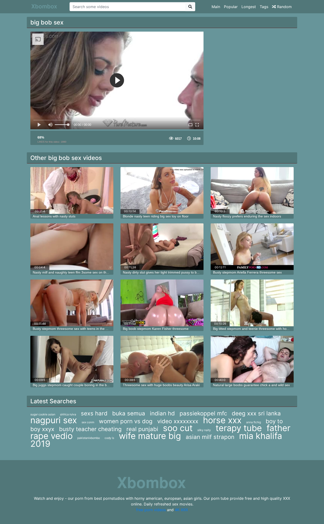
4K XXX (181, 509)
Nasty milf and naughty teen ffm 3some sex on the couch (75, 272)
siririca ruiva (68, 414)
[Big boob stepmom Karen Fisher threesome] (162, 302)
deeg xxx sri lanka (256, 413)
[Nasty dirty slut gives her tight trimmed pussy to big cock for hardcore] (162, 246)
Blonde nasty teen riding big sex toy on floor (156, 216)
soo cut (178, 428)
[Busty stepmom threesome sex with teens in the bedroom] (71, 302)
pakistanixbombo (88, 438)
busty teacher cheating (90, 429)
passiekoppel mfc (203, 413)
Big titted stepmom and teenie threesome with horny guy (255, 329)
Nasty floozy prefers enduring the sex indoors (247, 216)
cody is (109, 438)
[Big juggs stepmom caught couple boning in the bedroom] (71, 359)
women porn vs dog (126, 421)
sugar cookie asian (42, 414)
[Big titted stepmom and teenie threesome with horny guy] (252, 302)
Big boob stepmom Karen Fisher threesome (156, 329)
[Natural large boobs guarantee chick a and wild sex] (252, 359)
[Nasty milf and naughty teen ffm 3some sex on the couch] (71, 246)
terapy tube (239, 428)
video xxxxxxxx (177, 421)
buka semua (128, 413)
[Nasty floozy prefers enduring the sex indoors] (252, 190)
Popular (231, 6)
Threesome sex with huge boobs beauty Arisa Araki (161, 385)
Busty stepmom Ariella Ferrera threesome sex (247, 272)
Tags (264, 6)
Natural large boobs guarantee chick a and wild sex (251, 385)
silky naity (204, 430)
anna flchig (253, 422)
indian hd (162, 413)
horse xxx (222, 420)
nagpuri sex (53, 420)
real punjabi (142, 429)
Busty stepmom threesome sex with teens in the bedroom (76, 329)
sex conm (88, 422)
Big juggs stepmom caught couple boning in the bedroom (75, 385)
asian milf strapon (210, 436)
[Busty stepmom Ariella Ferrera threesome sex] (252, 246)
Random (284, 6)
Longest (248, 6)
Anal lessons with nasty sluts (54, 216)
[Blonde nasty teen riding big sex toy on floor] (162, 190)
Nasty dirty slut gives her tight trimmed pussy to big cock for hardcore (175, 272)
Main (216, 6)
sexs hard (94, 413)
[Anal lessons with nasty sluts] (71, 190)
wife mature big (150, 436)
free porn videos (151, 509)
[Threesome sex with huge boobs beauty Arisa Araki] (162, 359)
